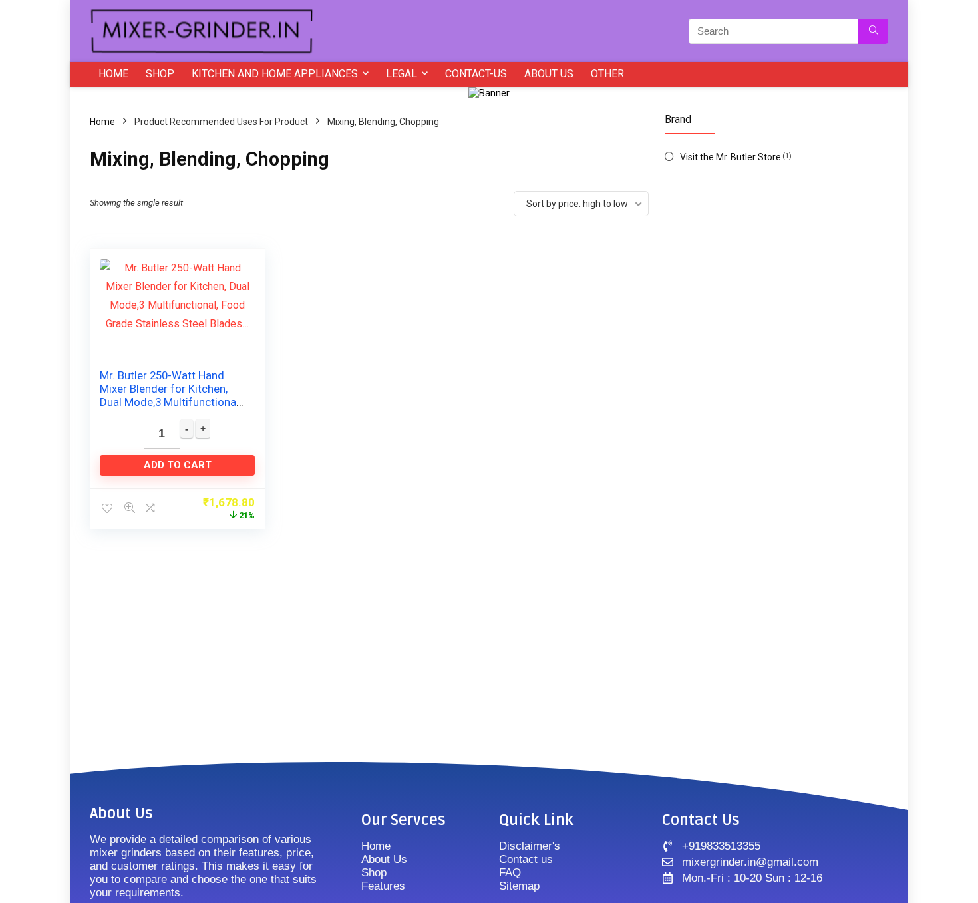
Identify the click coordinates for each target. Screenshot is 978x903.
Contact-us (476, 73)
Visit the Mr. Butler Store (730, 157)
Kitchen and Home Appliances (275, 73)
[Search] (873, 31)
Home (113, 73)
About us (548, 73)
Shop (160, 73)
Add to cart (178, 465)
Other (607, 73)
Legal (401, 73)
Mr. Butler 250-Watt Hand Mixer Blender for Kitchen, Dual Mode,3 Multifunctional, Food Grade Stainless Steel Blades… (170, 402)
